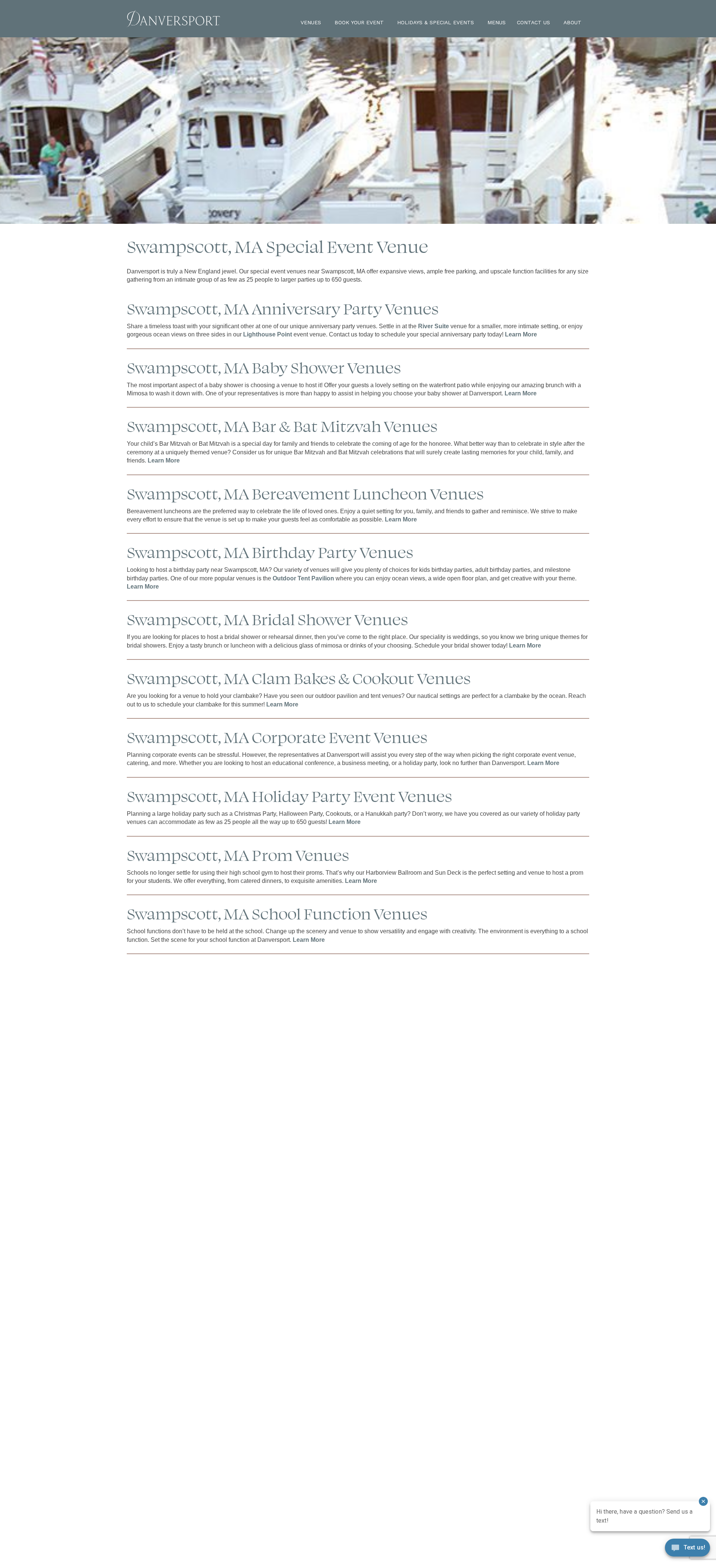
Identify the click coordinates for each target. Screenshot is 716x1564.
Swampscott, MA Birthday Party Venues (270, 551)
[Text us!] (687, 1549)
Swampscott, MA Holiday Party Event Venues (289, 795)
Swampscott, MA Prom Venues (238, 854)
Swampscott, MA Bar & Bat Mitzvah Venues (282, 425)
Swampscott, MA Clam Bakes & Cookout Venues (299, 677)
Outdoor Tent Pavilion (303, 578)
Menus (496, 22)
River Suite (433, 326)
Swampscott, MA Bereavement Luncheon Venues (305, 493)
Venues (311, 22)
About (572, 22)
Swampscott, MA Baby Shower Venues (264, 367)
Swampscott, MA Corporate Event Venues (277, 736)
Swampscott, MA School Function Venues (277, 913)
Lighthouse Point (267, 334)
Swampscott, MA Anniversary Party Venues (283, 308)
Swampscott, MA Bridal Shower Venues (267, 618)
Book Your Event (359, 22)
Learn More (521, 334)
